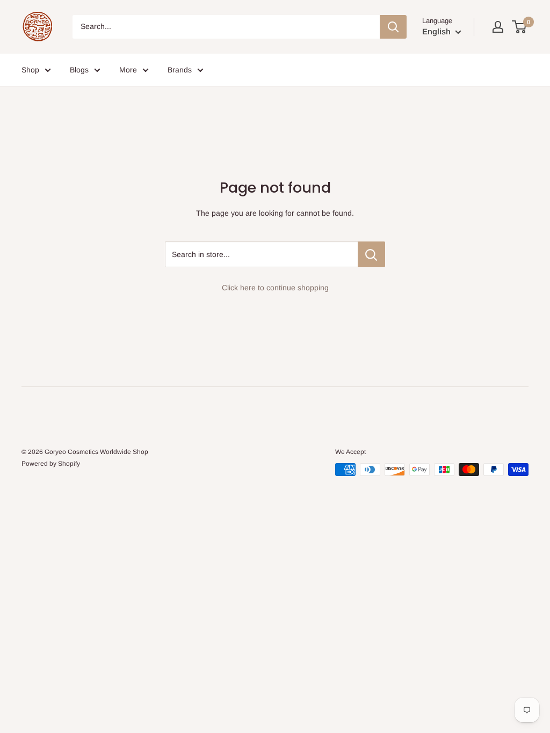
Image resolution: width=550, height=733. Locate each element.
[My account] (498, 27)
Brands (180, 69)
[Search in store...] (371, 254)
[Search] (393, 27)
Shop (30, 69)
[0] (519, 26)
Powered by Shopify (50, 463)
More (128, 69)
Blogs (79, 69)
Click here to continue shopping (275, 287)
